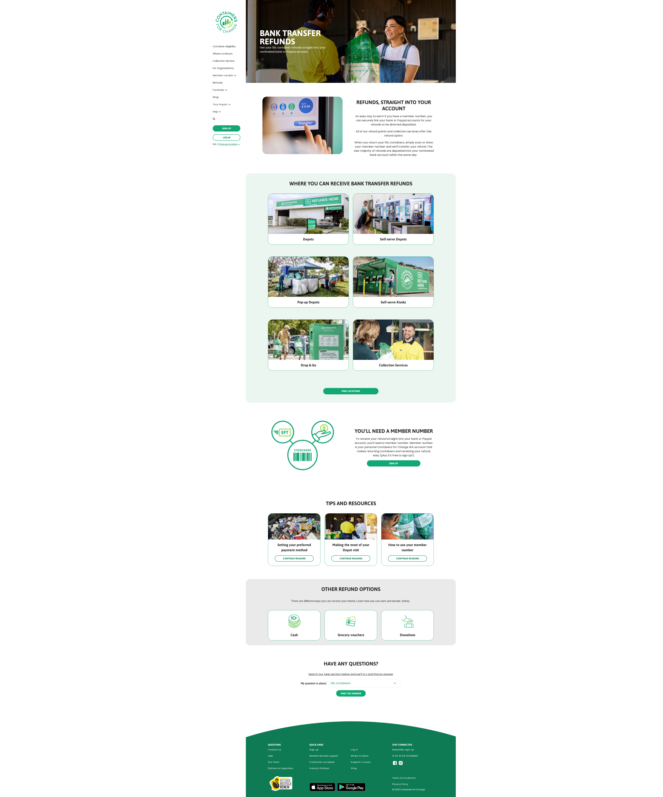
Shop (216, 97)
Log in (226, 137)
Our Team (273, 762)
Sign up (314, 749)
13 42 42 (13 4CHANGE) (405, 755)
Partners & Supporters (280, 768)
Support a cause (361, 762)
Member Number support (323, 755)
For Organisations (223, 68)
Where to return (360, 755)
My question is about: (313, 683)
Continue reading (294, 558)
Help (270, 755)
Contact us (274, 749)
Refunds (218, 82)
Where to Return (223, 53)
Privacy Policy (400, 784)
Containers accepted (322, 762)
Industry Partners (319, 768)
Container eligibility (224, 46)
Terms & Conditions (404, 777)
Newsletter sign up (403, 749)
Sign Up (226, 128)
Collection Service (223, 61)
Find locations (351, 391)
